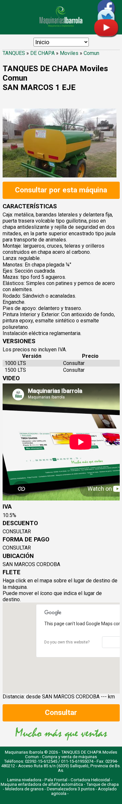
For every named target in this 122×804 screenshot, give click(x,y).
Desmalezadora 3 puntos (71, 788)
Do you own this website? (66, 642)
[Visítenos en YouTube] (106, 34)
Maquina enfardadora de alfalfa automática (42, 784)
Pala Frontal (56, 779)
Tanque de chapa (102, 784)
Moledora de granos (24, 788)
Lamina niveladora (24, 779)
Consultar (61, 712)
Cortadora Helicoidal (90, 779)
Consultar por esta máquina (61, 190)
